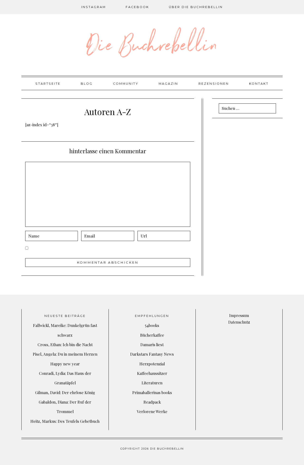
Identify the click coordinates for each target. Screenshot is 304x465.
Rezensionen (214, 83)
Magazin (168, 83)
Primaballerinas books (152, 392)
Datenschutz (239, 322)
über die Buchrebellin (196, 7)
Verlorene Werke (152, 411)
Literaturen (152, 382)
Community (125, 83)
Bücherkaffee (152, 335)
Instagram (93, 7)
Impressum (239, 315)
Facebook (137, 7)
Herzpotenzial (152, 363)
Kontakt (259, 83)
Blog (87, 83)
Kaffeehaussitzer (152, 373)
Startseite (48, 83)
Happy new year (65, 363)
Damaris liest (152, 344)
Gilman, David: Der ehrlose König (65, 392)
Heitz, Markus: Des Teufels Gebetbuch (65, 421)
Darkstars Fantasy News (152, 354)
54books (152, 325)
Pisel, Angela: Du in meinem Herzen (65, 354)
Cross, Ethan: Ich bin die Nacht (65, 344)
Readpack (152, 402)
